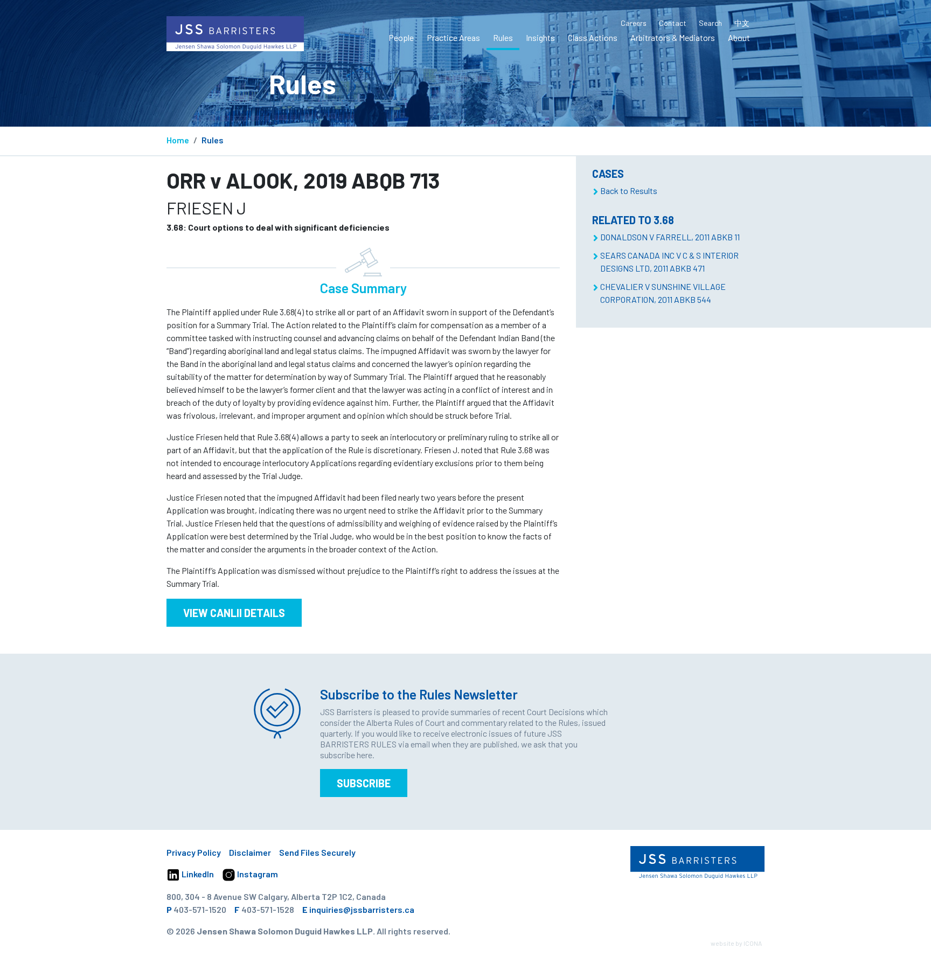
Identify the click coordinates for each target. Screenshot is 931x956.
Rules (503, 37)
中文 (741, 22)
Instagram (256, 874)
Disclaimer (250, 852)
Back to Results (628, 190)
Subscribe (364, 783)
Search (710, 22)
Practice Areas (453, 37)
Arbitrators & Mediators (672, 37)
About (739, 37)
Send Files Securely (317, 852)
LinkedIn (197, 874)
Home (177, 140)
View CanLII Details (234, 612)
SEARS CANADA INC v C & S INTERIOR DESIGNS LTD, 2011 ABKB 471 (669, 261)
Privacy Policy (193, 852)
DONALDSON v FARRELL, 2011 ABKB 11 (670, 237)
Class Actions (592, 37)
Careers (634, 22)
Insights (540, 37)
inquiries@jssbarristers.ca (361, 909)
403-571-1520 (199, 909)
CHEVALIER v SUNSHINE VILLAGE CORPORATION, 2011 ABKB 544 (663, 292)
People (401, 37)
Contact (672, 22)
